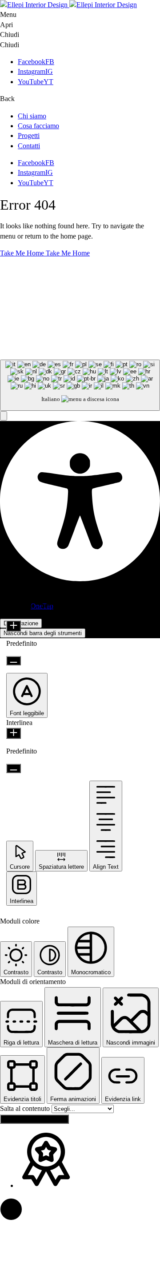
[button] (3, 416)
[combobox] (80, 385)
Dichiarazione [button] (21, 623)
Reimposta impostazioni (34, 1119)
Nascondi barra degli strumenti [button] (43, 633)
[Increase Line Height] (13, 733)
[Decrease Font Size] (13, 660)
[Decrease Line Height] (13, 768)
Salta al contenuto (26, 1108)
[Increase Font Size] (13, 626)
